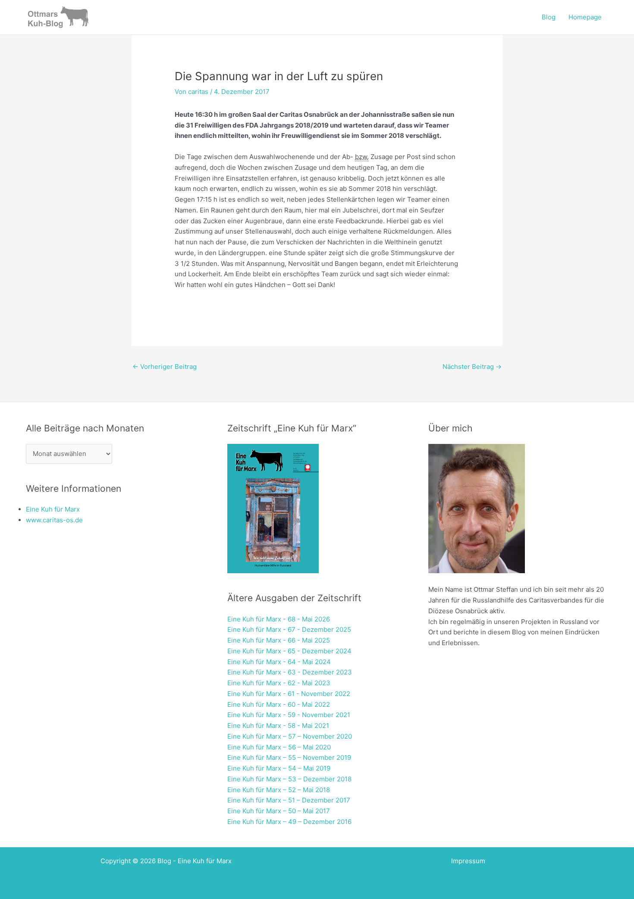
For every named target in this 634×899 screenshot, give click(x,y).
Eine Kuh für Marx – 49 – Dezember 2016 (289, 822)
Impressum (468, 861)
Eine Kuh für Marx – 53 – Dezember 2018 (289, 779)
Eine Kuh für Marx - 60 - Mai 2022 (278, 704)
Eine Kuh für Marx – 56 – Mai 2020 (279, 747)
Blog (549, 17)
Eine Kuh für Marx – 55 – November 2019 (289, 757)
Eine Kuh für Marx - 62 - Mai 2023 (278, 683)
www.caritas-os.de (54, 520)
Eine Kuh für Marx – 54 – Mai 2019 (278, 768)
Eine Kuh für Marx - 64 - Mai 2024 (279, 662)
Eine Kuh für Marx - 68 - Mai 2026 (278, 619)
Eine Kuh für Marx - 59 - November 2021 (288, 715)
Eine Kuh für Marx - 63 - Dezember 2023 (289, 672)
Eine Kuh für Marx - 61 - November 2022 (288, 694)
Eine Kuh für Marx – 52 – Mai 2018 (278, 790)
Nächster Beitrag (472, 366)
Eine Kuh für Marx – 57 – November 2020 (289, 736)
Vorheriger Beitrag (164, 366)
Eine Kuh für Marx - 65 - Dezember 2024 (289, 651)
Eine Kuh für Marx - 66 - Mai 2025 (278, 640)
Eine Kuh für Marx (53, 509)
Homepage (585, 17)
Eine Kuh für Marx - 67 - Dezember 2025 (289, 629)
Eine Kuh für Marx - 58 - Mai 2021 (278, 725)
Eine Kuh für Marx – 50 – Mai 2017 (278, 811)
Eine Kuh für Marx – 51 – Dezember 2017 (288, 800)
